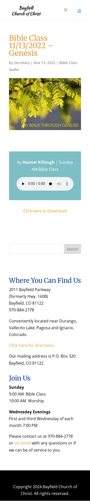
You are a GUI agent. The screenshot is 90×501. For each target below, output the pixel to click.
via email (22, 443)
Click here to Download (45, 211)
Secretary (22, 62)
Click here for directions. (32, 345)
